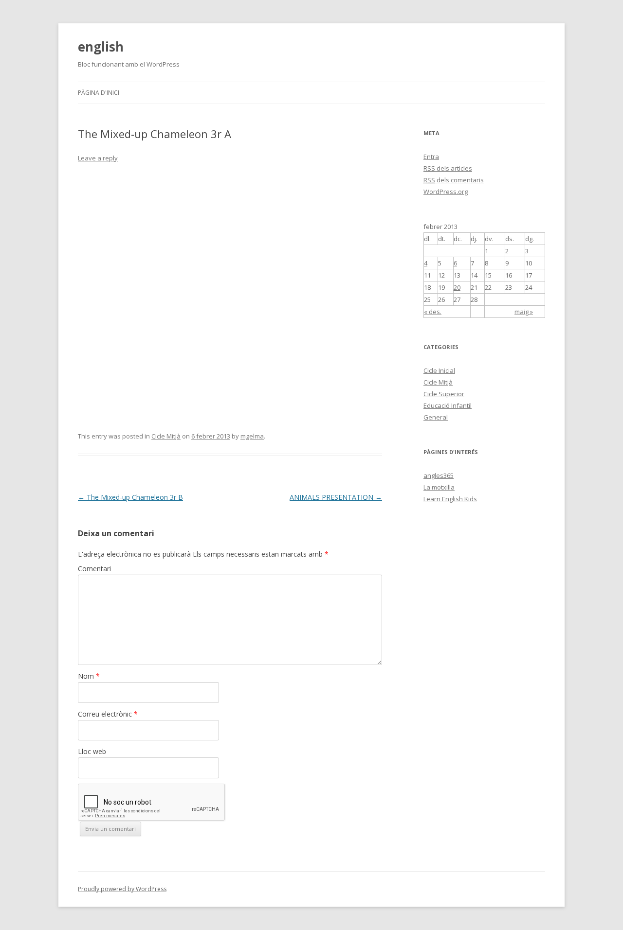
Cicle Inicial (439, 370)
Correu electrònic (108, 714)
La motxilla (439, 487)
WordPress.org (445, 191)
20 (457, 287)
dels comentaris (453, 179)
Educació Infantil (447, 405)
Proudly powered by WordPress (122, 889)
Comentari (94, 568)
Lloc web (92, 751)
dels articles (447, 168)
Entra (431, 156)
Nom (89, 676)
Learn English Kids (450, 498)
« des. (432, 311)
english (101, 46)
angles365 (438, 475)
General (435, 417)
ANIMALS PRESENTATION (336, 497)
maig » (523, 311)
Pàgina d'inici (98, 92)
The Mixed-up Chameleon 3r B (130, 497)
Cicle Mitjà (166, 436)
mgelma (252, 436)
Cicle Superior (443, 393)
